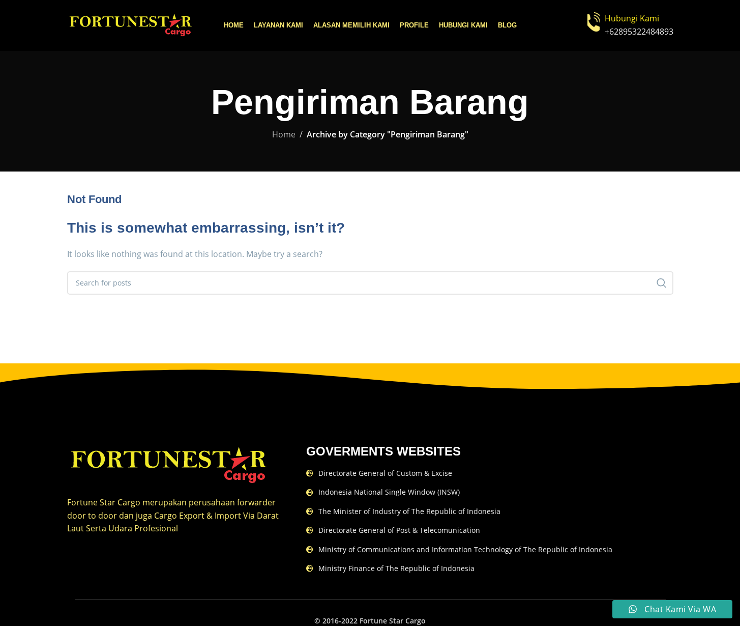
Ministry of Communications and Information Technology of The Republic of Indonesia (465, 549)
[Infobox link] (630, 25)
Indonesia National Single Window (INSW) (389, 492)
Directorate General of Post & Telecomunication (399, 530)
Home (283, 134)
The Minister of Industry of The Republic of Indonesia (409, 511)
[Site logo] (130, 24)
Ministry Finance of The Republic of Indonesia (396, 568)
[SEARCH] (661, 283)
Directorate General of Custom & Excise (385, 473)
